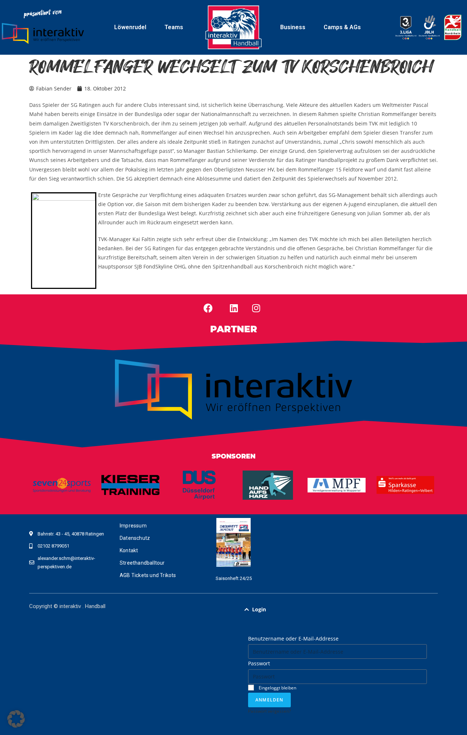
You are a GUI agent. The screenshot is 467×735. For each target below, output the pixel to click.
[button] (337, 609)
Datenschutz (135, 538)
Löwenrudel (130, 27)
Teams (174, 27)
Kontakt (129, 550)
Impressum (133, 526)
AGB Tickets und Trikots (148, 575)
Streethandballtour (142, 563)
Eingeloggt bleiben (277, 687)
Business (292, 27)
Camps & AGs (342, 27)
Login (259, 609)
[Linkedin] (234, 308)
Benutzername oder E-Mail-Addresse (293, 638)
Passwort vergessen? (269, 711)
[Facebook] (208, 308)
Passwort (259, 663)
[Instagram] (256, 308)
